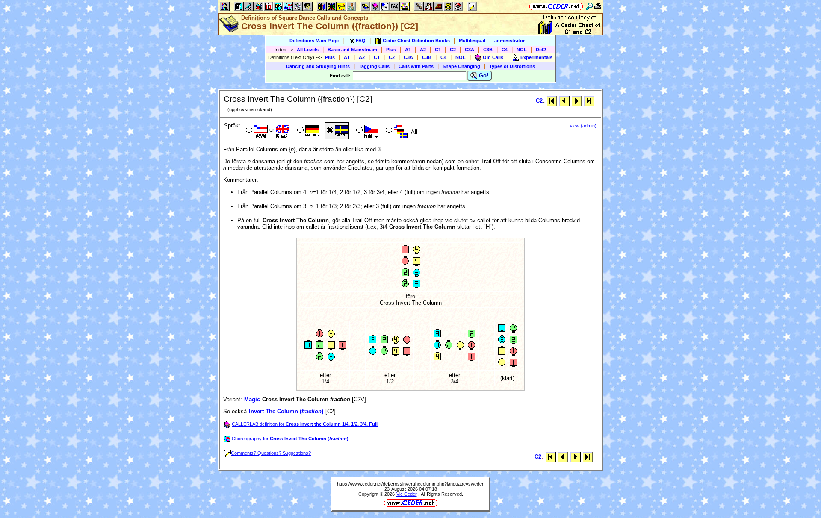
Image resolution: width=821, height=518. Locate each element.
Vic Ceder (406, 494)
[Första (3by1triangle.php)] (551, 100)
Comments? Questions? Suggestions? (271, 453)
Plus (391, 49)
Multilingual (472, 40)
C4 (505, 49)
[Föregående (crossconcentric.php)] (564, 100)
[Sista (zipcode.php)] (589, 100)
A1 (408, 49)
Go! (482, 75)
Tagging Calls (374, 66)
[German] (307, 130)
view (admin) (583, 125)
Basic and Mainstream (352, 49)
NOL (522, 49)
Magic (252, 399)
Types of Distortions (512, 66)
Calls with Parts (416, 66)
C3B (488, 49)
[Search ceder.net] (589, 6)
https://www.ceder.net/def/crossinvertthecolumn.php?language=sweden (410, 483)
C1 (438, 49)
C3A (469, 49)
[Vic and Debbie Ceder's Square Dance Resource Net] (556, 6)
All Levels (308, 49)
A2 (423, 49)
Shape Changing (461, 66)
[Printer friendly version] (597, 6)
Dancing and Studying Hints (318, 66)
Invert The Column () (286, 411)
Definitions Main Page (314, 40)
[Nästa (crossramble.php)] (576, 100)
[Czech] (366, 130)
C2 (453, 49)
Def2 (541, 49)
